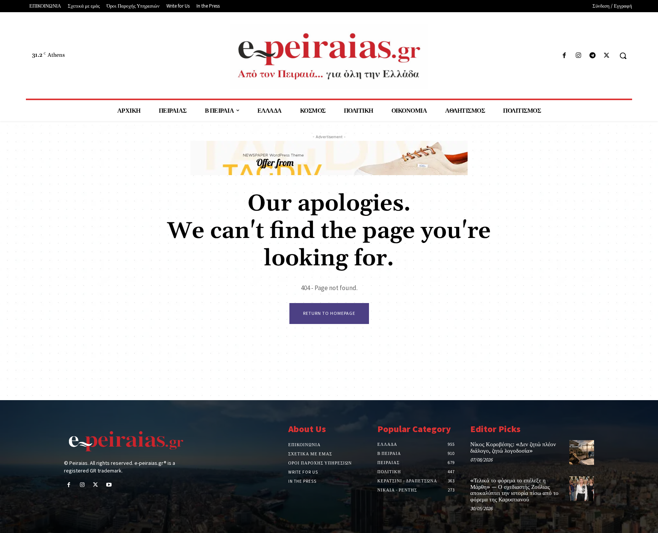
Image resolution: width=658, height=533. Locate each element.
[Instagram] (578, 56)
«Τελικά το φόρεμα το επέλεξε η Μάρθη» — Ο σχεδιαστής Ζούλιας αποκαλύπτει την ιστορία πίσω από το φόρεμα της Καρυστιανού (514, 490)
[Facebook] (564, 56)
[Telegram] (593, 56)
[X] (607, 56)
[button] (623, 55)
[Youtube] (109, 485)
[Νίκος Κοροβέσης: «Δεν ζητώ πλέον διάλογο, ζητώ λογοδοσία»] (581, 452)
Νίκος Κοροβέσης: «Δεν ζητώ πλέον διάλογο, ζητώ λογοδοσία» (513, 448)
